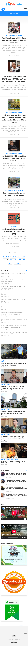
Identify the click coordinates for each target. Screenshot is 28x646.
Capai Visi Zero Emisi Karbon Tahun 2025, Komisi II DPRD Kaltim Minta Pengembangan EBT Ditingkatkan (14, 79)
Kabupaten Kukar (5, 360)
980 (20, 259)
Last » (18, 263)
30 (18, 256)
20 (15, 256)
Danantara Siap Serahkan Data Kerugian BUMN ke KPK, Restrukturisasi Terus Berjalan (13, 413)
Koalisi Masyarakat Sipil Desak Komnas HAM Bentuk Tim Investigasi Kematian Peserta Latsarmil (12, 388)
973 (24, 256)
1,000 (9, 263)
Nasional (8, 384)
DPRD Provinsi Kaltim (17, 35)
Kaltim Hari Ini (13, 360)
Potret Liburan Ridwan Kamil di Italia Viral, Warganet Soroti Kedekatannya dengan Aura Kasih (16, 496)
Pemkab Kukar (14, 226)
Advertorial (8, 35)
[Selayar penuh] (25, 519)
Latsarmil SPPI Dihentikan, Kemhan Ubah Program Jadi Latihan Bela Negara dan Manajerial (13, 438)
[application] (14, 513)
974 (4, 259)
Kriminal (19, 360)
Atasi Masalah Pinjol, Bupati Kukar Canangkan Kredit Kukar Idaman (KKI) (14, 231)
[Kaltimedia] (11, 13)
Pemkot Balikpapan (18, 190)
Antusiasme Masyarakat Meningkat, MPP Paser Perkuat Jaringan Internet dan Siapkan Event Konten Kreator (16, 489)
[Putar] (3, 519)
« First (5, 256)
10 (13, 256)
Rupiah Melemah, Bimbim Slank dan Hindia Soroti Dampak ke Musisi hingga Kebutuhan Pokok (16, 475)
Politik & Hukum (14, 459)
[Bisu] (22, 519)
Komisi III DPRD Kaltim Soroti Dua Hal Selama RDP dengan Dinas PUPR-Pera (14, 158)
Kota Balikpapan (9, 190)
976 (11, 259)
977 (15, 259)
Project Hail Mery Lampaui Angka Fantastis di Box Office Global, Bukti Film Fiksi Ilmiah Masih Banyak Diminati (16, 482)
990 (24, 259)
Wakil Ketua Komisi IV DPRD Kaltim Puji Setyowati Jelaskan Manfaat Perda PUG (14, 40)
